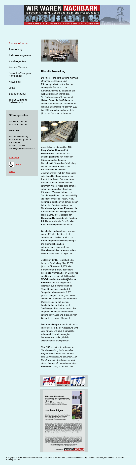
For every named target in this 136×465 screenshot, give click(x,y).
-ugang (17, 164)
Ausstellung (16, 49)
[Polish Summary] (63, 381)
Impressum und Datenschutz (18, 101)
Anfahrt (12, 171)
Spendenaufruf (17, 93)
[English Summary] (49, 381)
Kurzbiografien (17, 61)
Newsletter (15, 81)
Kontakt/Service (18, 67)
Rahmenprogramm (20, 55)
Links (12, 87)
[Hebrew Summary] (78, 381)
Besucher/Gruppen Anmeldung (20, 74)
